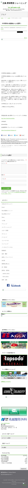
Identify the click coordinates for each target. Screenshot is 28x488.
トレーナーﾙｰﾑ (5, 240)
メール (3, 178)
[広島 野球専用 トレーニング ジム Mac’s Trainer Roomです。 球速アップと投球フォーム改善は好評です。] (14, 4)
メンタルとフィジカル (7, 247)
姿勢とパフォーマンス (7, 257)
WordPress (9, 482)
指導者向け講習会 (6, 273)
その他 (3, 220)
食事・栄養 (4, 279)
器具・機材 (4, 253)
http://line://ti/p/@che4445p (8, 118)
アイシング (4, 223)
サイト (3, 183)
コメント (4, 163)
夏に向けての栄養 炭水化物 (21, 145)
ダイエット (4, 233)
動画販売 (4, 250)
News (3, 217)
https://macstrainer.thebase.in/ (8, 130)
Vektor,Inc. (24, 482)
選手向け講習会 (6, 276)
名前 (3, 174)
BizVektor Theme (16, 482)
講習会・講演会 (5, 270)
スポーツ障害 (5, 230)
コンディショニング (7, 227)
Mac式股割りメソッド (7, 210)
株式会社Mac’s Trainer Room (14, 479)
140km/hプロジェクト (7, 204)
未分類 (3, 260)
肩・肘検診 (4, 267)
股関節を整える (5, 263)
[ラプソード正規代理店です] (14, 365)
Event (3, 207)
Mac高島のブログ (6, 214)
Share (25, 37)
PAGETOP (23, 468)
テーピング (4, 237)
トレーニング (5, 243)
